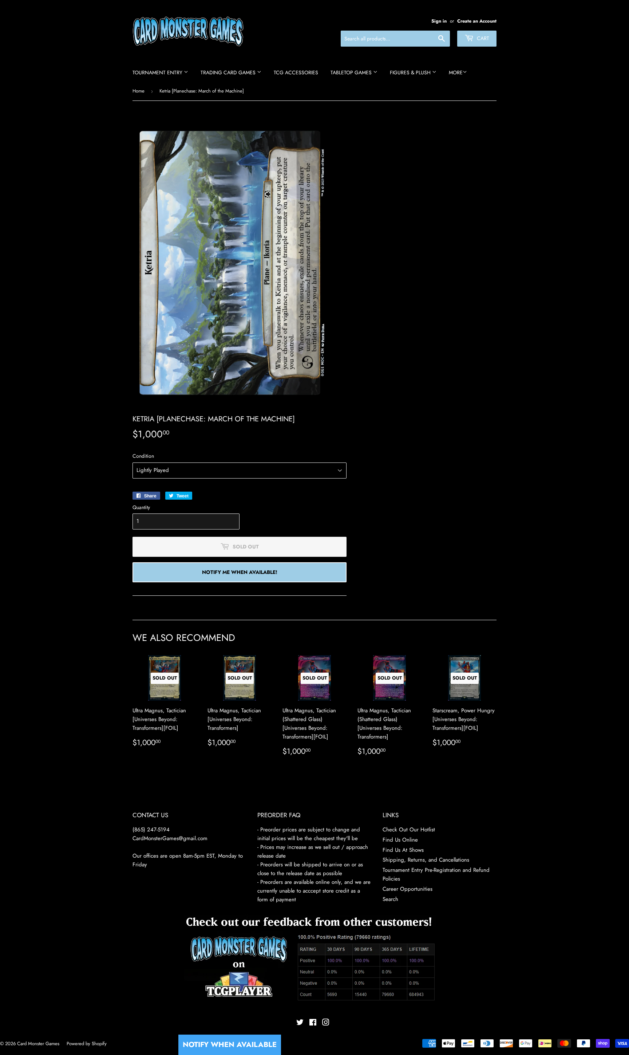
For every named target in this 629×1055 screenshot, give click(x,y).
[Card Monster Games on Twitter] (300, 1023)
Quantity (141, 507)
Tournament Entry (158, 72)
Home (138, 90)
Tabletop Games (352, 72)
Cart (482, 38)
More (456, 72)
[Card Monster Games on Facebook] (313, 1023)
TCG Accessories (296, 72)
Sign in (439, 20)
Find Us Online (400, 840)
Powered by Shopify (87, 1043)
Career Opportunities (407, 889)
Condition (143, 456)
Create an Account (477, 20)
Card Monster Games (38, 1043)
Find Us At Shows (403, 850)
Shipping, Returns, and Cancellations (426, 860)
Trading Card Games (229, 72)
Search (390, 899)
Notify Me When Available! (239, 572)
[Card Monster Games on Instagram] (325, 1023)
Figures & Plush (411, 72)
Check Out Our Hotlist (409, 830)
